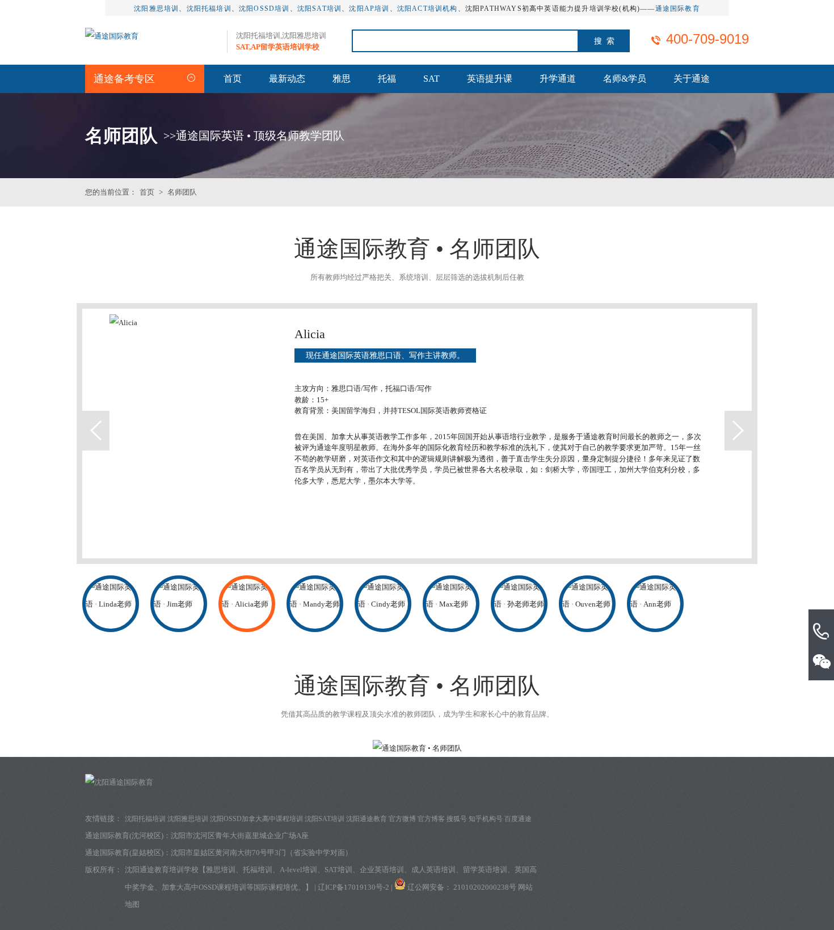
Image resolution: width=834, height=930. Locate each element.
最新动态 (287, 78)
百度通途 (518, 819)
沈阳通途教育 (366, 819)
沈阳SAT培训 (319, 8)
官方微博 (402, 819)
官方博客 (431, 819)
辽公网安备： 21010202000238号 (462, 887)
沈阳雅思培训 (156, 8)
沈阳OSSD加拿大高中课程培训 (256, 819)
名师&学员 (624, 78)
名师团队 (182, 192)
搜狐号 (457, 819)
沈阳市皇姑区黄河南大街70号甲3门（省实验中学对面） (261, 852)
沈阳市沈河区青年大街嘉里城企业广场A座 (240, 835)
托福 (387, 78)
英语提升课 (489, 78)
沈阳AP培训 (369, 8)
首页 (233, 78)
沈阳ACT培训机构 (427, 8)
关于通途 (691, 78)
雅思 (341, 78)
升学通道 (558, 78)
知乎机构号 (486, 819)
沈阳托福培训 (209, 8)
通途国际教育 (677, 8)
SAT (431, 78)
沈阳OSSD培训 (264, 8)
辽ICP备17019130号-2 (353, 887)
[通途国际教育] (111, 36)
